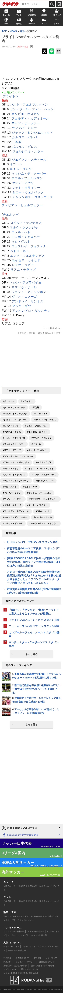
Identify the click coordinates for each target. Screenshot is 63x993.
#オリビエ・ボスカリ (13, 523)
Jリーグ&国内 (20, 886)
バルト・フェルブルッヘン (29, 104)
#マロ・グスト (10, 487)
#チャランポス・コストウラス (43, 523)
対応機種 (7, 958)
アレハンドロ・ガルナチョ (31, 310)
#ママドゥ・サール (43, 517)
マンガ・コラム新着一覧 (14, 931)
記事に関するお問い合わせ (42, 966)
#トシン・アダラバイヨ (14, 438)
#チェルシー (9, 401)
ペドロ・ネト (19, 251)
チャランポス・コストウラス (32, 197)
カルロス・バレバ (24, 137)
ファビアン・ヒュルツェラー (22, 205)
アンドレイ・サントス (27, 301)
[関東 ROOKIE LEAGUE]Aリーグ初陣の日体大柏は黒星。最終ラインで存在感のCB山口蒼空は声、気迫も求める (34, 562)
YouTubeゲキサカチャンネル (16, 916)
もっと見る (31, 654)
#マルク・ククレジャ (41, 438)
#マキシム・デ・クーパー (15, 517)
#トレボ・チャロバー (37, 450)
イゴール (16, 164)
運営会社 (37, 958)
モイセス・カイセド (26, 260)
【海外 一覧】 (22, 47)
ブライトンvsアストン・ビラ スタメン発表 (34, 619)
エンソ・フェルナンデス (27, 255)
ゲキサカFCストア (12, 946)
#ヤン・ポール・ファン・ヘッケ (18, 456)
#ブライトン (27, 401)
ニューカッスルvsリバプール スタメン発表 (34, 626)
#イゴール (36, 444)
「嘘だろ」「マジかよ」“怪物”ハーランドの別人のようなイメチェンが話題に (34, 611)
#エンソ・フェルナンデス (43, 474)
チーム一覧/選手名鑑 (17, 950)
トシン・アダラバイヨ (25, 282)
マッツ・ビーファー (26, 123)
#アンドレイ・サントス (14, 474)
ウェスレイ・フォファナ (29, 246)
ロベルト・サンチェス (26, 222)
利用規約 (7, 962)
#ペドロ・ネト (40, 413)
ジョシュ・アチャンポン (29, 292)
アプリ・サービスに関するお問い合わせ (21, 969)
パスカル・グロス (24, 146)
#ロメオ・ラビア (44, 462)
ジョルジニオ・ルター (28, 151)
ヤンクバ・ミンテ (24, 128)
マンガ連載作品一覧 (35, 931)
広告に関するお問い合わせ (15, 966)
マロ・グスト (21, 241)
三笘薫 (16, 142)
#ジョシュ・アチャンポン (39, 493)
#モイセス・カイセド (37, 432)
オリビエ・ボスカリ (26, 114)
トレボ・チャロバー (26, 237)
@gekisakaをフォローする (21, 827)
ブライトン (11, 96)
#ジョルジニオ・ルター (14, 444)
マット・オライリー (26, 187)
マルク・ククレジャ (24, 227)
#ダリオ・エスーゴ (12, 505)
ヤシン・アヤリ (23, 183)
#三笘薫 (35, 407)
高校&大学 (32, 886)
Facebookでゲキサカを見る (22, 834)
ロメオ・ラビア (23, 265)
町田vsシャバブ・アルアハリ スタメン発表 (32, 542)
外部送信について (47, 962)
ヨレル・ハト (21, 232)
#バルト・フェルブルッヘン (16, 480)
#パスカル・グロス (12, 432)
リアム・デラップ (23, 269)
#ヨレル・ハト (43, 511)
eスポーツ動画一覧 (39, 935)
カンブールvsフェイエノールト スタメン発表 (34, 634)
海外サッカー (45, 886)
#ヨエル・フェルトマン (36, 426)
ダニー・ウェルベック (28, 192)
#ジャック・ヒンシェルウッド (39, 468)
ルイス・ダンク (21, 169)
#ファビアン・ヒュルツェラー (43, 499)
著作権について (22, 958)
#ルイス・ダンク (11, 426)
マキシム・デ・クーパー (29, 173)
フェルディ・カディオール (30, 118)
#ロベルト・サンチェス (45, 419)
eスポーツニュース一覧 (18, 935)
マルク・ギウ (21, 306)
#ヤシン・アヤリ (11, 468)
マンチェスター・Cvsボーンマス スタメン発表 (34, 644)
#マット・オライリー (37, 505)
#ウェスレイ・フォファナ (15, 413)
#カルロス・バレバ (45, 480)
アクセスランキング (30, 946)
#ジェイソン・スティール (15, 419)
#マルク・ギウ (30, 487)
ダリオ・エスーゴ (24, 296)
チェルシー (11, 214)
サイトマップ (51, 958)
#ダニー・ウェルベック (14, 407)
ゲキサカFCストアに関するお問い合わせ (21, 973)
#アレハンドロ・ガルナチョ (16, 462)
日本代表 (7, 886)
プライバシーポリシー (25, 962)
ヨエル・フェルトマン (27, 178)
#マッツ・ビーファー (13, 499)
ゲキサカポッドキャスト (22, 920)
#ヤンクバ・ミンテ (12, 493)
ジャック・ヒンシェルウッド (32, 132)
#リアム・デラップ (12, 450)
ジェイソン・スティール (29, 159)
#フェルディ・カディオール (16, 511)
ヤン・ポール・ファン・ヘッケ (32, 109)
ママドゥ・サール (24, 287)
